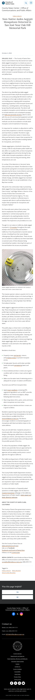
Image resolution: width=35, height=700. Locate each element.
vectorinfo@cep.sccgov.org (10, 419)
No (17, 597)
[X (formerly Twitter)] (15, 683)
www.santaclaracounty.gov (10, 546)
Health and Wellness (9, 572)
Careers (17, 664)
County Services (17, 653)
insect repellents (12, 390)
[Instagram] (21, 614)
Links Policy (18, 674)
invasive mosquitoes (8, 493)
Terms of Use (17, 679)
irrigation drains (11, 358)
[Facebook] (13, 614)
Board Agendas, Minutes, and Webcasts (17, 659)
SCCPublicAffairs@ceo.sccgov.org (15, 634)
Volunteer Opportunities (17, 661)
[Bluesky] (23, 683)
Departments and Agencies (17, 656)
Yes (17, 592)
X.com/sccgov (15, 552)
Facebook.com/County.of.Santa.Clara (13, 550)
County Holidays (17, 669)
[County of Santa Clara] (8, 3)
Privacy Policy (17, 677)
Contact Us (17, 666)
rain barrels (17, 355)
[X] (17, 614)
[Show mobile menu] (31, 3)
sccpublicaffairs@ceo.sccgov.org (12, 562)
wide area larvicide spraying (13, 115)
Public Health (17, 16)
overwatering (18, 365)
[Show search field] (26, 3)
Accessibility (17, 671)
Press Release (16, 570)
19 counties (13, 227)
